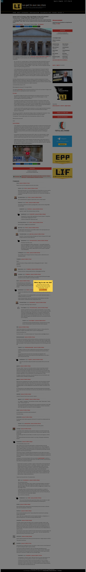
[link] (43, 281)
